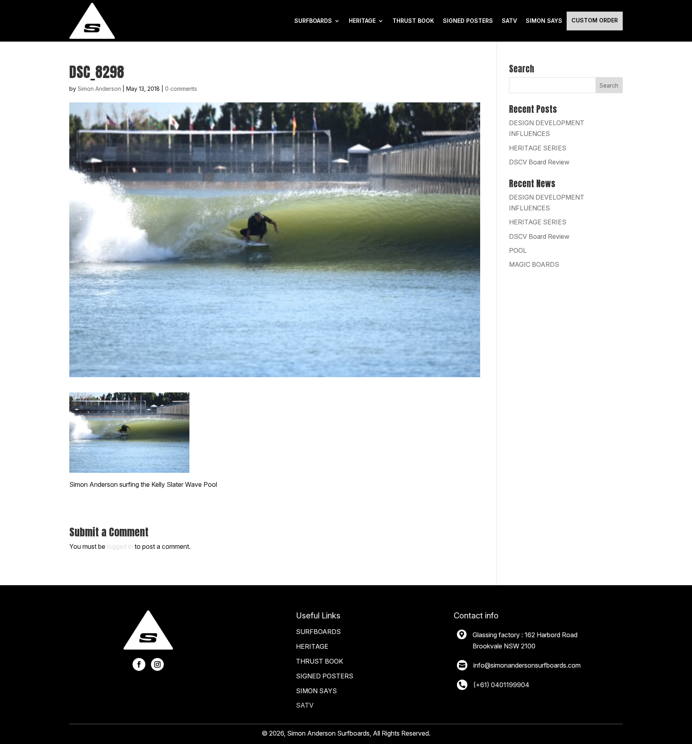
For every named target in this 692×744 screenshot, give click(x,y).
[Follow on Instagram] (157, 664)
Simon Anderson (99, 88)
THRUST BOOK (413, 20)
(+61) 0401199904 (501, 685)
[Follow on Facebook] (139, 664)
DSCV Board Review (539, 162)
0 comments (181, 88)
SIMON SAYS (316, 691)
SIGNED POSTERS (468, 20)
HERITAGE (362, 20)
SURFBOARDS (313, 20)
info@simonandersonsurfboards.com (527, 665)
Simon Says (544, 20)
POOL (518, 250)
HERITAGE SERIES (537, 148)
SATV (509, 20)
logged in (120, 546)
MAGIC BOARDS (534, 264)
